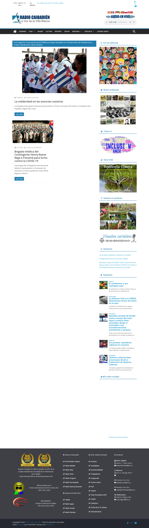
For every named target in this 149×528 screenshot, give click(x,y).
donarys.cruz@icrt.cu (123, 483)
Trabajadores (95, 474)
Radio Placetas (70, 512)
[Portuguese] (123, 12)
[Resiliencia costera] (118, 165)
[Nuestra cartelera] (118, 235)
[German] (117, 12)
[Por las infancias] (118, 48)
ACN (92, 487)
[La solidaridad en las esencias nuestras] (54, 71)
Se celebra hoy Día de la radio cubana (50, 3)
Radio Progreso (70, 478)
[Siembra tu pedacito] (118, 203)
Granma (94, 461)
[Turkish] (128, 12)
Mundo (40, 31)
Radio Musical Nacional (73, 487)
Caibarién (22, 31)
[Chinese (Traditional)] (131, 12)
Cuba (31, 31)
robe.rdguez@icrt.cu (123, 500)
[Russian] (126, 12)
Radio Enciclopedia (71, 482)
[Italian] (120, 12)
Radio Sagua (69, 504)
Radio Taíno (69, 474)
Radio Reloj (69, 470)
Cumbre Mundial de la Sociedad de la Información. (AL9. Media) (36, 471)
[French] (114, 12)
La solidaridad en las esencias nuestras (39, 101)
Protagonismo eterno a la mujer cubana (113, 259)
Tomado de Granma (32, 98)
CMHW (67, 500)
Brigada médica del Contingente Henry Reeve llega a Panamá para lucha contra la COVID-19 (31, 156)
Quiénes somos (103, 31)
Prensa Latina (95, 482)
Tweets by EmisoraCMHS (118, 437)
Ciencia (66, 31)
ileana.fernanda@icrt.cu (124, 465)
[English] (111, 12)
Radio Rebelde (70, 466)
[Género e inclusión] (118, 137)
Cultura (49, 31)
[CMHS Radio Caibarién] (15, 31)
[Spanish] (109, 12)
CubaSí (93, 491)
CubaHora (94, 503)
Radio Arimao (70, 508)
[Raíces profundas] (118, 95)
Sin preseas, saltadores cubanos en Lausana (115, 255)
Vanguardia (95, 478)
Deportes (58, 31)
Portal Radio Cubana (72, 461)
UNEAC (93, 499)
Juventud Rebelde (97, 470)
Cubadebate (95, 466)
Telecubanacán (96, 512)
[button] (34, 31)
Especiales (88, 31)
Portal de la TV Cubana (99, 507)
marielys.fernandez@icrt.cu (125, 490)
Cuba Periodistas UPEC (99, 495)
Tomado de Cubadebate (33, 147)
